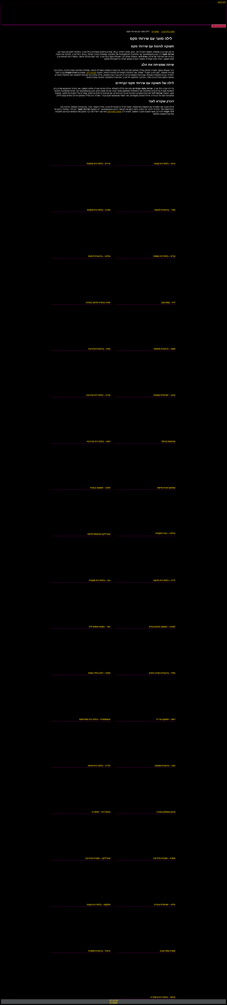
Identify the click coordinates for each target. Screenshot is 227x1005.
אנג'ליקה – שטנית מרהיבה (97, 858)
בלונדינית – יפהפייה (101, 812)
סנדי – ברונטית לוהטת (164, 210)
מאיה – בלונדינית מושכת (98, 210)
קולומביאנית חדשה (166, 488)
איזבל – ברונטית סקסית (99, 951)
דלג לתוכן (222, 2)
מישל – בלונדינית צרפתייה (162, 997)
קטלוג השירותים (114, 111)
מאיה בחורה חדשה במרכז (98, 302)
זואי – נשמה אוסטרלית (99, 627)
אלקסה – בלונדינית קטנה (98, 904)
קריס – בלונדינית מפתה (164, 256)
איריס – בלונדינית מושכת (98, 163)
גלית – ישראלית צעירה (164, 904)
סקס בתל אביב (168, 31)
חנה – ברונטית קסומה (165, 766)
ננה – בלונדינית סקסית (99, 580)
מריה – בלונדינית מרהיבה (98, 395)
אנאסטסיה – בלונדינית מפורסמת (94, 719)
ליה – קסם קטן (168, 302)
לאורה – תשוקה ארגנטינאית (162, 627)
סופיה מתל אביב (167, 951)
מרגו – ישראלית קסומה (164, 395)
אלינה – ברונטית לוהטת (99, 256)
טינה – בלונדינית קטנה (164, 163)
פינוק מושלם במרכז (166, 812)
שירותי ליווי (91, 73)
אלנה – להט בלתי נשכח (99, 673)
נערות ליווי (113, 1000)
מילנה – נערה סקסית (165, 533)
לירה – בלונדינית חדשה (164, 580)
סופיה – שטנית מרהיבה (164, 858)
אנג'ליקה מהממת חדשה (98, 534)
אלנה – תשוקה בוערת (100, 488)
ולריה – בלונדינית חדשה (99, 766)
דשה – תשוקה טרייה (165, 719)
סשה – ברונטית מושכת (164, 349)
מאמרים (155, 31)
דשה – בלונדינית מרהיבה (98, 441)
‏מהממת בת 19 (168, 441)
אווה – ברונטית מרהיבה (99, 349)
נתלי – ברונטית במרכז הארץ (162, 673)
